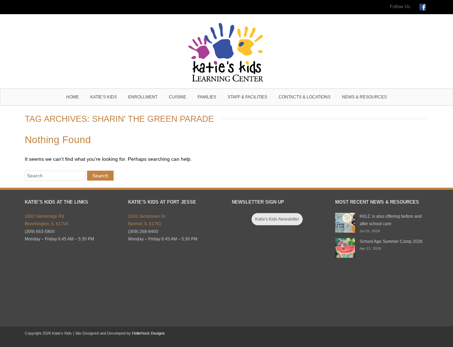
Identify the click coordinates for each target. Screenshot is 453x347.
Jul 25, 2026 (370, 231)
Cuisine (177, 97)
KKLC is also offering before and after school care (391, 220)
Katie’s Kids (103, 97)
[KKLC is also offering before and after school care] (345, 223)
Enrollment (142, 97)
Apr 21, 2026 (370, 248)
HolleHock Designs (148, 333)
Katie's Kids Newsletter (277, 219)
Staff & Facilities (247, 97)
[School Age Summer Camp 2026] (345, 248)
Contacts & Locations (305, 97)
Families (206, 97)
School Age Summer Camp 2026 (391, 241)
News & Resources (364, 97)
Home (72, 97)
